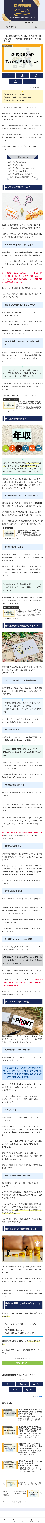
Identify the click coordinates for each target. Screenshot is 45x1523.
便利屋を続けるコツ (9, 1375)
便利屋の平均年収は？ (17, 165)
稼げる (34, 1375)
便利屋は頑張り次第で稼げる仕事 (21, 174)
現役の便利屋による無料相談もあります (23, 177)
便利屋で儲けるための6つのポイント (22, 168)
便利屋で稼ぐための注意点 (19, 171)
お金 (20, 1375)
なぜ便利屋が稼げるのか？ (19, 162)
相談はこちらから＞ (22, 1363)
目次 (19, 157)
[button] (29, 81)
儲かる (27, 1375)
